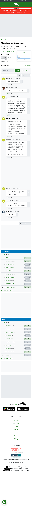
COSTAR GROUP (9, 355)
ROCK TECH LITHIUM (11, 284)
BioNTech (8, 274)
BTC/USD (7, 258)
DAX (8, 1)
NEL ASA (7, 280)
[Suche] (29, 4)
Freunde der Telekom (11, 287)
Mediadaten (16, 423)
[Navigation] (3, 4)
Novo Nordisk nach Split (12, 267)
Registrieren (25, 70)
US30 (23, 1)
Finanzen (16, 429)
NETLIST (7, 261)
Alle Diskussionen (8, 290)
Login (17, 70)
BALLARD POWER (10, 277)
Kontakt (16, 436)
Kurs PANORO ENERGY (9, 51)
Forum (5, 39)
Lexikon (16, 426)
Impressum (16, 420)
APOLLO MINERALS (10, 264)
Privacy (16, 439)
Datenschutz (16, 442)
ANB (16, 433)
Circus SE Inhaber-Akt (11, 271)
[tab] (19, 52)
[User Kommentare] (4, 502)
